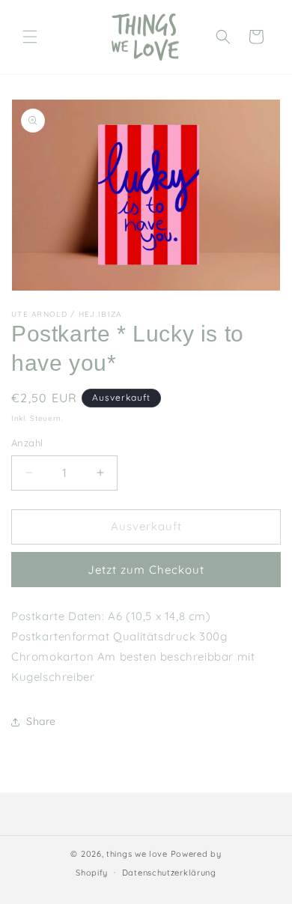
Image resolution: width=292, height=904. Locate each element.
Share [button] (41, 721)
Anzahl (27, 443)
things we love (137, 854)
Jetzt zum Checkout (146, 569)
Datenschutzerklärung (169, 872)
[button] (29, 36)
